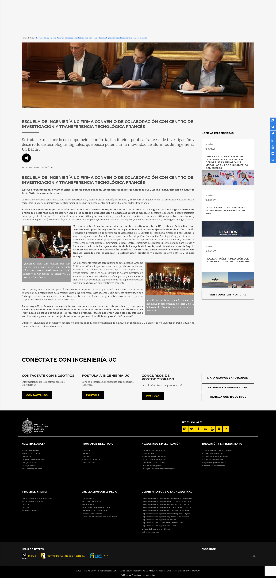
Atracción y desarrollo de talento (96, 507)
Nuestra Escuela (33, 443)
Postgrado (86, 456)
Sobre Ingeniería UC (31, 450)
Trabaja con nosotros (227, 396)
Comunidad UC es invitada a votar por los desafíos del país (226, 210)
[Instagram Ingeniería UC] (185, 429)
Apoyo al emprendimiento (214, 462)
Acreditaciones (88, 462)
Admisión (86, 450)
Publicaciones (148, 453)
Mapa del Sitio (149, 575)
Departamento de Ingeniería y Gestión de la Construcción (168, 498)
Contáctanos (37, 395)
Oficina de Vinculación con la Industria (99, 516)
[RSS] (226, 429)
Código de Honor (29, 462)
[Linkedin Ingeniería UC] (205, 429)
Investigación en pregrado (153, 456)
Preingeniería (88, 504)
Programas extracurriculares (215, 456)
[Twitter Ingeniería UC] (191, 429)
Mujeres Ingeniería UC (32, 510)
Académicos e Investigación (161, 443)
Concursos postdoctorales (153, 462)
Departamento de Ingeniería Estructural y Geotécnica (166, 501)
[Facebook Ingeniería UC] (198, 429)
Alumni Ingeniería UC (92, 501)
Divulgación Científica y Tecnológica (158, 468)
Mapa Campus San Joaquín (227, 377)
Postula (93, 395)
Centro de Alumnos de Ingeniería (37, 498)
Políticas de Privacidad (131, 575)
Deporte (25, 504)
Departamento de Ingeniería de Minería (160, 525)
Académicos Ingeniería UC (154, 450)
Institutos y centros (150, 532)
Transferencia (88, 498)
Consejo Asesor (28, 465)
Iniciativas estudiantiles (32, 501)
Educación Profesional (92, 459)
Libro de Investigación (152, 465)
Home (24, 38)
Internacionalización (31, 453)
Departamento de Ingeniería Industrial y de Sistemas (166, 510)
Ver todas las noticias (227, 294)
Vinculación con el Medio (99, 491)
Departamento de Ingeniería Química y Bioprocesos (165, 516)
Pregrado (86, 453)
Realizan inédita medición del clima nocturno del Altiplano (228, 260)
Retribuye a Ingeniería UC (227, 387)
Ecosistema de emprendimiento (216, 450)
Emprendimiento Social (212, 459)
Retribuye (26, 456)
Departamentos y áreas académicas (167, 491)
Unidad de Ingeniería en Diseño (156, 529)
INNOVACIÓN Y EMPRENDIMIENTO (222, 443)
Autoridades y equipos (32, 468)
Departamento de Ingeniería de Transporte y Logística (166, 507)
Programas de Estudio (97, 443)
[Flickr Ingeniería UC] (219, 429)
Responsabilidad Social (92, 513)
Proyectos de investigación (154, 459)
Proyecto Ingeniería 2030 (33, 459)
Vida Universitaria (34, 491)
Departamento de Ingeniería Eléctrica (159, 519)
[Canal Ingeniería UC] (212, 429)
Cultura (25, 507)
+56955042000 (192, 571)
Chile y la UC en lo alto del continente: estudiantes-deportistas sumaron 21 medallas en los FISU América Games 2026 (227, 162)
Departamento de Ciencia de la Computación (162, 522)
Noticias (31, 38)
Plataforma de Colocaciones (94, 510)
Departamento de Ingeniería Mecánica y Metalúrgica (166, 513)
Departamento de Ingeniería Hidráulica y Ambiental (165, 504)
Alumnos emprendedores (213, 465)
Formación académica (212, 453)
